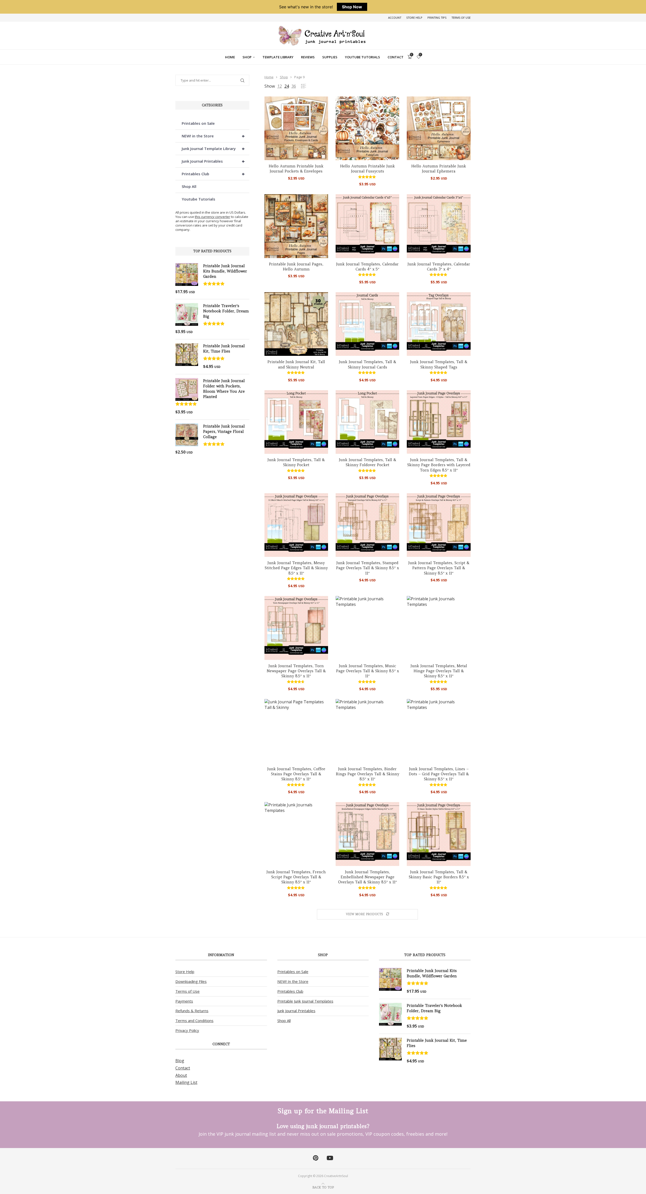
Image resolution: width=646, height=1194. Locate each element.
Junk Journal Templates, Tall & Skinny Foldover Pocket (367, 462)
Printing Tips (436, 17)
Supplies (329, 57)
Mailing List (186, 1082)
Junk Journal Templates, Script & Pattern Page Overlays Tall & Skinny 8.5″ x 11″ (438, 568)
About (181, 1075)
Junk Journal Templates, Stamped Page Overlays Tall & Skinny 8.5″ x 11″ (367, 568)
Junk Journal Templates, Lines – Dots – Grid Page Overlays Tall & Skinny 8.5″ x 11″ (439, 774)
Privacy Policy (187, 1030)
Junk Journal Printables (213, 161)
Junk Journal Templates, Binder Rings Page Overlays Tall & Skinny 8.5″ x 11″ (367, 774)
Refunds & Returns (191, 1010)
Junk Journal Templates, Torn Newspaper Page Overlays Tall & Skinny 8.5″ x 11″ (296, 671)
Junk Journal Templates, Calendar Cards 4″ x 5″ (367, 266)
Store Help (414, 17)
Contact (395, 57)
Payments (184, 1001)
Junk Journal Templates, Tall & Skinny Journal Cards (367, 364)
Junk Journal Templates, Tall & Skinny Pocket (296, 462)
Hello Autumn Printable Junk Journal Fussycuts (367, 168)
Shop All (189, 186)
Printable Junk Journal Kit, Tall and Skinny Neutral (296, 364)
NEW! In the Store (292, 981)
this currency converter (212, 216)
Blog (179, 1060)
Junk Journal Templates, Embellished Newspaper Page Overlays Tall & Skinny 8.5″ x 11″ (367, 877)
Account (394, 17)
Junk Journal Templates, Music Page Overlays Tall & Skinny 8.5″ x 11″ (367, 671)
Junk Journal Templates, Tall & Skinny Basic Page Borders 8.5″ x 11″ (439, 877)
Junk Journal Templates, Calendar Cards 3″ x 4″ (439, 266)
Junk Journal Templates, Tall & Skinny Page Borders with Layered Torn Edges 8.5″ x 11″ (438, 464)
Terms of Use (461, 17)
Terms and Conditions (194, 1020)
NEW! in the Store (213, 136)
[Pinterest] (315, 1158)
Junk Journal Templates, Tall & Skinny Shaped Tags (438, 364)
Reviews (308, 57)
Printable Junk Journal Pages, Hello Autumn (296, 266)
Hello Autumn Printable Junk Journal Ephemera (438, 168)
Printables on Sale (198, 123)
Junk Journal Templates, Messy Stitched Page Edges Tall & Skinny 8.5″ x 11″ (296, 568)
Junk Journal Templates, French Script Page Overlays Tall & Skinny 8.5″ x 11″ (296, 877)
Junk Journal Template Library (213, 148)
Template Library (277, 57)
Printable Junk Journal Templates (305, 1001)
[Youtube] (330, 1158)
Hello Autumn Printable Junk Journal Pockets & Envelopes (296, 168)
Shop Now (352, 6)
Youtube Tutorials (362, 57)
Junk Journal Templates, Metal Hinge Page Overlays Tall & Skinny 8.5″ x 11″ (439, 671)
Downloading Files (191, 981)
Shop (247, 57)
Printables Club (213, 173)
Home (230, 57)
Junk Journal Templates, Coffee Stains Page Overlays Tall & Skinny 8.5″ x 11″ (296, 774)
